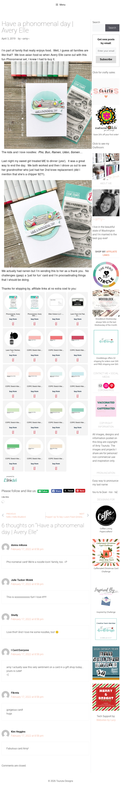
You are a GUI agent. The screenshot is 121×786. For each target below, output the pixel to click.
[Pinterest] (112, 386)
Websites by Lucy (106, 720)
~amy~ (98, 219)
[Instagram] (106, 386)
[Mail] (100, 386)
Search (96, 22)
